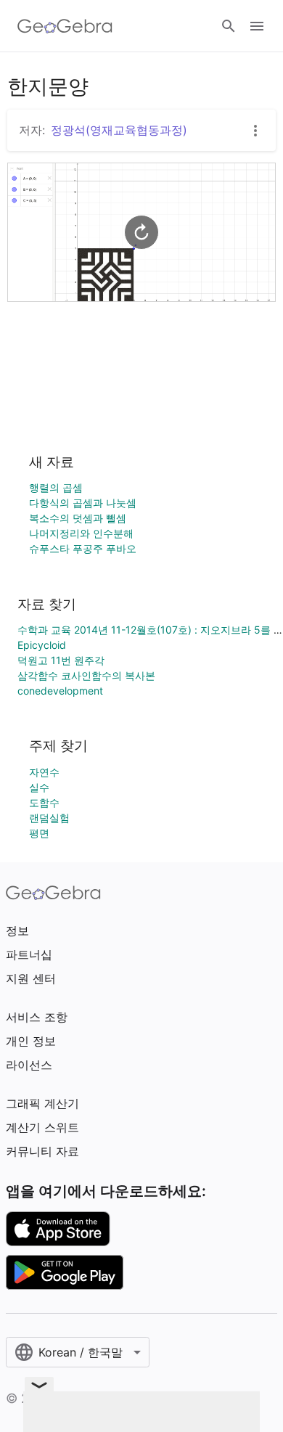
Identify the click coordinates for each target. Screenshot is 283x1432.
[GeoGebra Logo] (64, 26)
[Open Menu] (257, 26)
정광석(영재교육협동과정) (119, 130)
